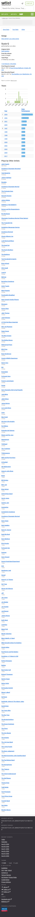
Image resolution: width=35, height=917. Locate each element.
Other (23, 29)
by (8, 64)
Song (6, 29)
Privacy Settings (6, 882)
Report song (14, 80)
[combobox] (17, 8)
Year (5, 111)
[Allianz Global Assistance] (4, 909)
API (2, 894)
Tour (15, 29)
